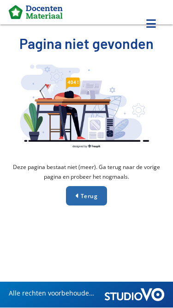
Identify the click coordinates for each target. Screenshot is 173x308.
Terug (88, 196)
